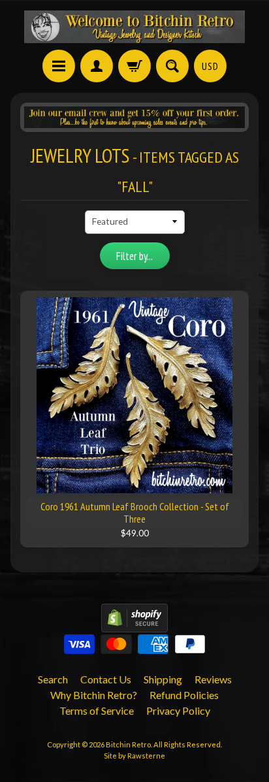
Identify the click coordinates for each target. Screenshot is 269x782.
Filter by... (134, 256)
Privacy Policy (178, 710)
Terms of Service (96, 710)
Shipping (163, 679)
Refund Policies (184, 695)
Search (53, 679)
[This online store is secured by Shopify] (134, 624)
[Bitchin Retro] (134, 26)
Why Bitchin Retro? (93, 695)
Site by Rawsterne (134, 755)
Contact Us (105, 679)
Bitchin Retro (128, 744)
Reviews (213, 679)
